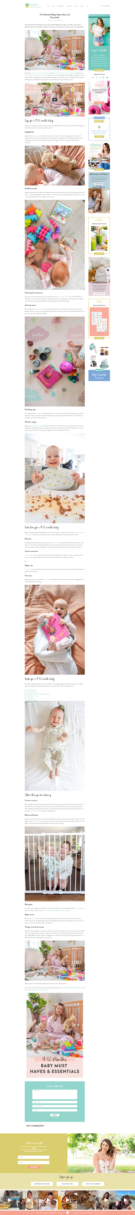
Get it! (99, 254)
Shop (76, 6)
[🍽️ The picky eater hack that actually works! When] (67, 1200)
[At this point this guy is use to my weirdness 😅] (125, 1200)
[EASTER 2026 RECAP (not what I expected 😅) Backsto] (86, 1200)
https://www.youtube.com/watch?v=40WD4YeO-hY (99, 121)
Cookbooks (60, 6)
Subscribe (39, 1213)
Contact (60, 1213)
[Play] (54, 99)
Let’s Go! (99, 136)
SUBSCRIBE (34, 1167)
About (82, 6)
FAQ (47, 1213)
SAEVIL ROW (100, 1213)
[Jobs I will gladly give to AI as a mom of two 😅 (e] (106, 1200)
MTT (105, 1213)
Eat (48, 6)
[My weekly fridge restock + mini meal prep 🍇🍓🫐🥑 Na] (29, 1200)
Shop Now (99, 370)
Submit (99, 103)
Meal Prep (69, 6)
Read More (99, 70)
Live (53, 6)
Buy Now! (99, 170)
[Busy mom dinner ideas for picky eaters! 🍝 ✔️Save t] (9, 1200)
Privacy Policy (53, 1213)
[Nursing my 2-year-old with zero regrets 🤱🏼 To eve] (48, 1200)
